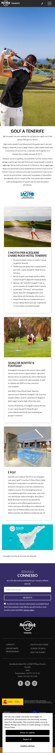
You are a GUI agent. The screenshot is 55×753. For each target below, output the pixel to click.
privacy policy (29, 610)
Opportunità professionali (12, 650)
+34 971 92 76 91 (32, 673)
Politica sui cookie (39, 644)
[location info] (42, 3)
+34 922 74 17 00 (30, 676)
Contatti (10, 644)
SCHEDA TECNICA (38, 648)
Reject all (27, 739)
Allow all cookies (27, 733)
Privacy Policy (9, 727)
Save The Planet (38, 652)
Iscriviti (27, 597)
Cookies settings (27, 746)
